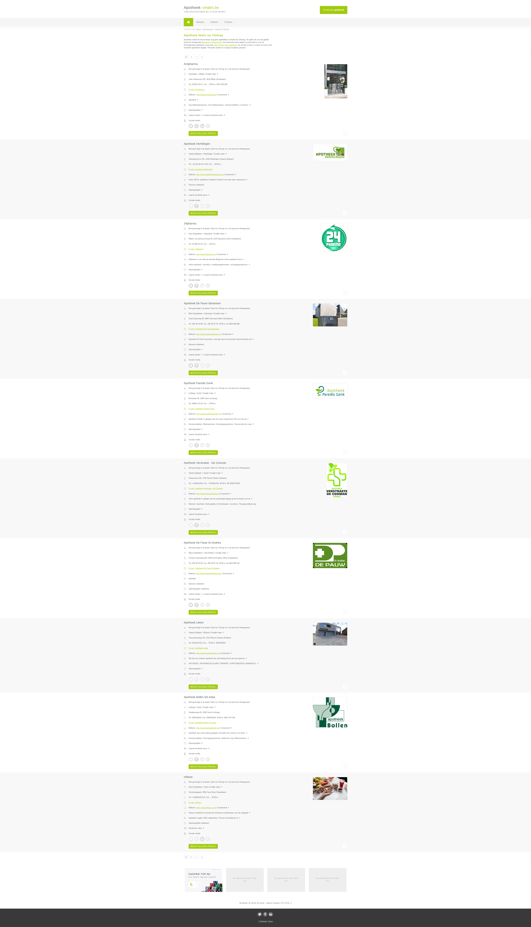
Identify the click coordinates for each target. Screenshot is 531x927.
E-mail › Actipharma (196, 90)
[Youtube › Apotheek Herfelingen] (208, 206)
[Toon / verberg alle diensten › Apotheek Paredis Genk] (231, 424)
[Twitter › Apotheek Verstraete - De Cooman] (191, 525)
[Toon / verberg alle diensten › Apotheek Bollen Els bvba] (231, 738)
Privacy (270, 921)
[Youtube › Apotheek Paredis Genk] (208, 445)
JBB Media (263, 921)
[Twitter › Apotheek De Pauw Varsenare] (191, 365)
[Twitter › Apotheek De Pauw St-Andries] (191, 605)
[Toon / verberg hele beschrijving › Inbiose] (231, 812)
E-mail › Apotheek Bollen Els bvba (202, 723)
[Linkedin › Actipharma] (202, 126)
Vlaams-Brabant (195, 154)
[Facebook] (265, 914)
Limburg (192, 393)
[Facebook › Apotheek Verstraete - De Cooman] (196, 525)
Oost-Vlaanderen (195, 234)
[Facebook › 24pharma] (196, 285)
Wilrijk (201, 74)
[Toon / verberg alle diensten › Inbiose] (231, 818)
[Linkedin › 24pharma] (202, 285)
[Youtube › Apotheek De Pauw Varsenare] (208, 365)
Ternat (206, 473)
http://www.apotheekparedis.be (208, 414)
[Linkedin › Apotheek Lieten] (202, 679)
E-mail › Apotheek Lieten (198, 648)
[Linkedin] (271, 914)
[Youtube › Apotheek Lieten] (208, 679)
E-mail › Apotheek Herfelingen (200, 169)
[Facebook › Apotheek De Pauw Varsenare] (196, 365)
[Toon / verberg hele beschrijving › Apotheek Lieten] (231, 658)
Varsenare (208, 313)
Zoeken (214, 22)
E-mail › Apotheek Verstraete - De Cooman (206, 488)
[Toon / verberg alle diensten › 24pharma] (231, 264)
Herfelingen (208, 154)
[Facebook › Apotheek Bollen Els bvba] (196, 759)
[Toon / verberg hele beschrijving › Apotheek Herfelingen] (231, 179)
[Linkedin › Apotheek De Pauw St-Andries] (202, 605)
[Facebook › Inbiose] (196, 839)
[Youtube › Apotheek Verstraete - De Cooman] (208, 525)
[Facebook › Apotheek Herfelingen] (196, 206)
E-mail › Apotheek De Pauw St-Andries (204, 568)
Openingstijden (196, 110)
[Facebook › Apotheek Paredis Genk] (196, 445)
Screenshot (223, 95)
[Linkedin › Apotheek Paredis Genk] (202, 445)
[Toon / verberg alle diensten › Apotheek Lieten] (231, 663)
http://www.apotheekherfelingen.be (210, 175)
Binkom (207, 632)
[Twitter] (259, 914)
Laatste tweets (196, 115)
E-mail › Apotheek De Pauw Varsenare (204, 329)
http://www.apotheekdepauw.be (208, 334)
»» (202, 57)
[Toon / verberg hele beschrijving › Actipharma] (231, 100)
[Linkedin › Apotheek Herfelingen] (202, 206)
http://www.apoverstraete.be (207, 494)
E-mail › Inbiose (195, 803)
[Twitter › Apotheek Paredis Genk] (191, 445)
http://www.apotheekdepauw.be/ (208, 574)
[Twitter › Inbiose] (191, 839)
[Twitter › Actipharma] (191, 126)
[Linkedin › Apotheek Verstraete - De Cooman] (202, 525)
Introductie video (196, 828)
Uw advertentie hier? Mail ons (245, 879)
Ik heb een (333, 10)
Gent (206, 787)
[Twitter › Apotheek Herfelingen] (191, 206)
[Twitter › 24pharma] (191, 285)
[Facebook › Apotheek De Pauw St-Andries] (196, 605)
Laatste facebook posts (214, 115)
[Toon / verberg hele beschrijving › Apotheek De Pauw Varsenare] (231, 339)
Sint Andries (209, 553)
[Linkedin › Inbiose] (202, 839)
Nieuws (200, 22)
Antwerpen (193, 74)
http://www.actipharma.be (206, 95)
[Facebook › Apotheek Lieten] (196, 679)
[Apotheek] (188, 22)
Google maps (211, 74)
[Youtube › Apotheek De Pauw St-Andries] (208, 605)
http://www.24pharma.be (205, 254)
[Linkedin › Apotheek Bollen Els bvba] (202, 759)
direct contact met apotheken (225, 45)
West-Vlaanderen (195, 313)
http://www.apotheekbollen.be (208, 728)
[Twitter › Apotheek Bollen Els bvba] (191, 759)
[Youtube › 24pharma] (208, 285)
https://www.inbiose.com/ (206, 808)
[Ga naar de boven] (345, 133)
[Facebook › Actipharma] (196, 126)
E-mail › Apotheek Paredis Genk (201, 409)
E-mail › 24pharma (196, 249)
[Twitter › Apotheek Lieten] (191, 679)
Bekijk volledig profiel (203, 133)
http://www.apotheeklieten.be (207, 653)
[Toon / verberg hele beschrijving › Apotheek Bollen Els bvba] (231, 733)
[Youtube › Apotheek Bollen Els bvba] (208, 759)
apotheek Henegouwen (212, 42)
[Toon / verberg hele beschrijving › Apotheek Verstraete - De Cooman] (231, 498)
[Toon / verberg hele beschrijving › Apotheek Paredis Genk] (231, 419)
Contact (228, 22)
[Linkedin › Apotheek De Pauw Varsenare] (202, 365)
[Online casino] (205, 881)
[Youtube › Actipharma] (208, 126)
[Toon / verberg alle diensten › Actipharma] (231, 105)
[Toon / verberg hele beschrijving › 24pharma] (231, 259)
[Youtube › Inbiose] (208, 839)
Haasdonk (208, 234)
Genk (199, 393)
